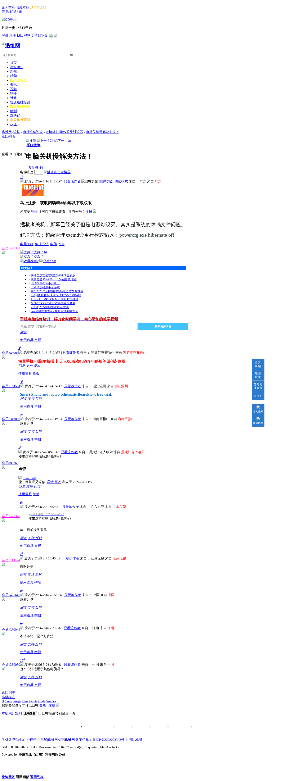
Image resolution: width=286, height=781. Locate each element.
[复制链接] (35, 167)
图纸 (18, 80)
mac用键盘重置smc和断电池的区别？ (54, 311)
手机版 (7, 739)
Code (41, 701)
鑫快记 (15, 115)
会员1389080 (11, 664)
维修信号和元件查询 (97, 726)
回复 (23, 332)
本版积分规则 (12, 713)
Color (8, 701)
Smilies (51, 701)
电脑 (53, 244)
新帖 (13, 71)
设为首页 (8, 7)
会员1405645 (11, 595)
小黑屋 (42, 739)
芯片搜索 (258, 411)
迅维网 (7, 132)
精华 (13, 76)
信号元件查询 (258, 386)
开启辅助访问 (12, 12)
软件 (13, 93)
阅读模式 (121, 181)
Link (25, 701)
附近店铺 (258, 364)
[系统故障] (33, 145)
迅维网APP (38, 7)
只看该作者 (72, 181)
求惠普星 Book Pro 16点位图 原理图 (54, 279)
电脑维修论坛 (33, 132)
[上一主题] (45, 140)
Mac (61, 244)
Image (17, 701)
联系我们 (141, 726)
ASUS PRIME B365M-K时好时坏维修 (54, 299)
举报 (37, 340)
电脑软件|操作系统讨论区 (64, 132)
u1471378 (29, 478)
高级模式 (8, 697)
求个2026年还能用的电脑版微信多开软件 (57, 291)
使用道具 (26, 340)
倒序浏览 (106, 181)
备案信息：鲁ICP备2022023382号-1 (101, 739)
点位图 (258, 396)
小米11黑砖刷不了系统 (45, 287)
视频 (13, 89)
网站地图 (135, 739)
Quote (33, 701)
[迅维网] (11, 45)
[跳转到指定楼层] (57, 172)
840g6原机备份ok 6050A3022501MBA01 (56, 295)
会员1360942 (11, 629)
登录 (5, 35)
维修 (13, 98)
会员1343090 (11, 419)
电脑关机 (26, 244)
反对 (36, 366)
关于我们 (123, 726)
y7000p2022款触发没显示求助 (50, 307)
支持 (29, 366)
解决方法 (42, 244)
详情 (50, 482)
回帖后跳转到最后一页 (58, 713)
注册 (13, 35)
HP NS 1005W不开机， (45, 283)
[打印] (31, 140)
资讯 (13, 84)
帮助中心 (19, 739)
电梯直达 (26, 172)
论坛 (16, 67)
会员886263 (10, 463)
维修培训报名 (203, 726)
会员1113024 (11, 560)
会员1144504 (11, 386)
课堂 (20, 106)
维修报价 (258, 375)
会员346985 (10, 353)
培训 (20, 102)
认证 (13, 124)
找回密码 (24, 35)
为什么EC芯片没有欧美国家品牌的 (53, 303)
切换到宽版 (39, 35)
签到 (13, 111)
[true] (71, 55)
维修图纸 (159, 726)
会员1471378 (11, 248)
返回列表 (8, 136)
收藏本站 (22, 7)
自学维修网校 (179, 726)
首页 (13, 62)
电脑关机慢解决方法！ (102, 132)
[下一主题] (62, 140)
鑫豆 (20, 120)
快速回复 (258, 423)
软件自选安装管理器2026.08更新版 (53, 275)
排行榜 (31, 739)
